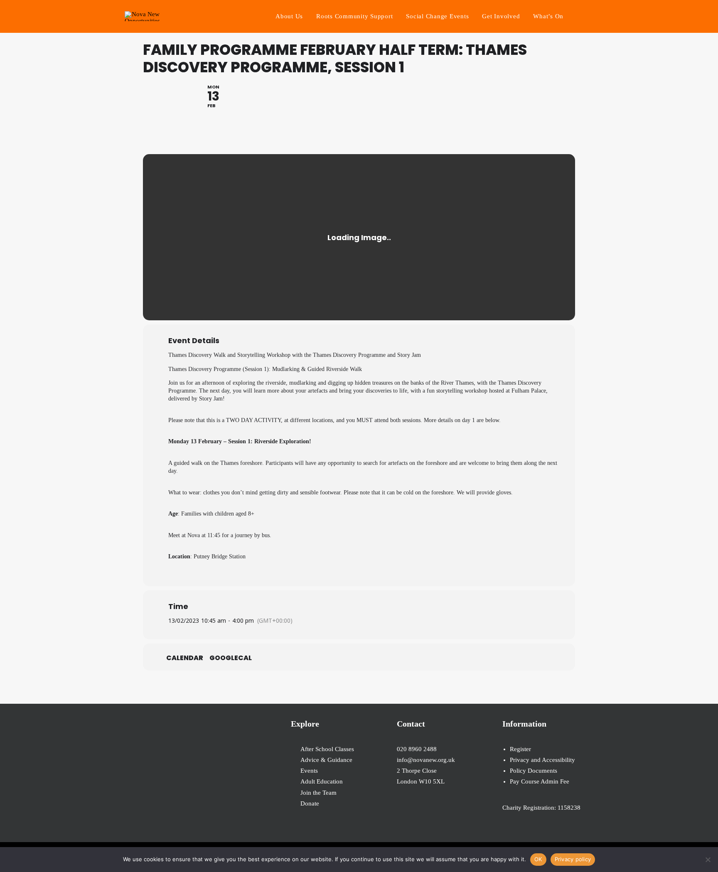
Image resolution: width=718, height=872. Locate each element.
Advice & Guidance (326, 760)
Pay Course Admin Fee (539, 781)
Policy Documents (533, 770)
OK (538, 859)
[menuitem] (289, 16)
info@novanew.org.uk (426, 760)
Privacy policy (573, 859)
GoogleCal (230, 658)
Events (309, 770)
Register (520, 749)
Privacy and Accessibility (542, 760)
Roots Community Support (354, 16)
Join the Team (318, 792)
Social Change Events (437, 16)
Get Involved (501, 16)
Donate (309, 803)
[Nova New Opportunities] (142, 16)
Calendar (184, 658)
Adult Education (321, 781)
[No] (707, 859)
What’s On (548, 16)
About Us (289, 16)
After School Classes (327, 749)
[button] (589, 16)
